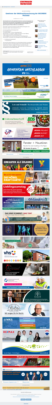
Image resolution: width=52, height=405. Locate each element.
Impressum (26, 403)
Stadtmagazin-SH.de (7, 6)
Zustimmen (28, 399)
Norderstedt (13, 6)
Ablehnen (23, 399)
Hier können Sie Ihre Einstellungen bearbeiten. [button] (26, 395)
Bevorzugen (31, 52)
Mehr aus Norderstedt (41, 50)
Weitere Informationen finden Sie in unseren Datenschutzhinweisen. (26, 396)
